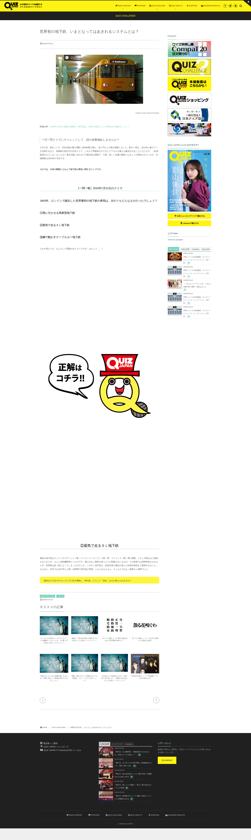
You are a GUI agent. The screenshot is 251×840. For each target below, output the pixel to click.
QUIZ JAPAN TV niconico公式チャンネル (62, 750)
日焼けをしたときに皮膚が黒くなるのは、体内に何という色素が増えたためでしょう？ (54, 678)
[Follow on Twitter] (230, 6)
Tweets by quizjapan (175, 240)
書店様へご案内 (50, 743)
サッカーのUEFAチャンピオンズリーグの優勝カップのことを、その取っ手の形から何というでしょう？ (54, 641)
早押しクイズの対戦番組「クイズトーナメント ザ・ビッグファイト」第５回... (196, 300)
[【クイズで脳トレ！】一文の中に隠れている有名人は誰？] (145, 634)
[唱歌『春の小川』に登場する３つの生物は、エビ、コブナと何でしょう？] (84, 671)
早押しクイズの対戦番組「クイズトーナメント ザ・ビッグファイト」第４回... (196, 313)
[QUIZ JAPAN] (23, 5)
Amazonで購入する (191, 223)
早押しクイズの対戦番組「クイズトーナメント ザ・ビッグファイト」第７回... (196, 260)
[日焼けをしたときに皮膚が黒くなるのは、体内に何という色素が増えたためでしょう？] (54, 671)
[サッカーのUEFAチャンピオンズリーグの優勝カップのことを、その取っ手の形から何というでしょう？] (54, 634)
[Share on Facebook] (225, 6)
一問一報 (60, 596)
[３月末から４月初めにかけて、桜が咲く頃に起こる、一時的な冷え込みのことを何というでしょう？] (114, 671)
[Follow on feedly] (235, 6)
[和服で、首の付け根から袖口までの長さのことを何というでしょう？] (84, 633)
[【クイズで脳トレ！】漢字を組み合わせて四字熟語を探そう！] (114, 633)
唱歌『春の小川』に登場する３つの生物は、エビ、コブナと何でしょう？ (84, 678)
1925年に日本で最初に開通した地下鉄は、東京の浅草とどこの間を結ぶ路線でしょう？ (89, 126)
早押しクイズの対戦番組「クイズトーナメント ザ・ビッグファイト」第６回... (196, 273)
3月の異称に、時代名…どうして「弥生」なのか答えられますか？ (101, 580)
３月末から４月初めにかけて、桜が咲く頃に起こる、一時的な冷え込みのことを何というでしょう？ (114, 678)
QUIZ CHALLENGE (47, 596)
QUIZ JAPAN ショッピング (56, 747)
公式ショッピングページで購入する (191, 216)
